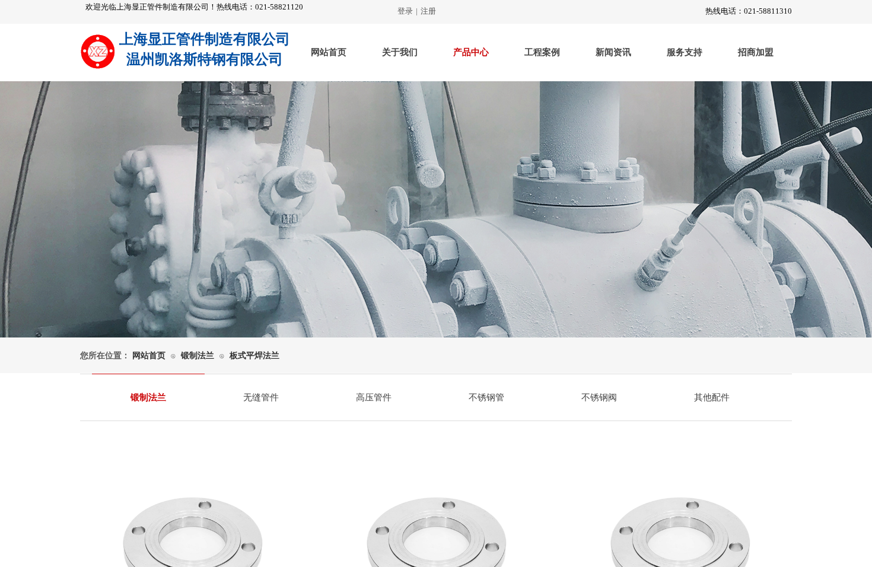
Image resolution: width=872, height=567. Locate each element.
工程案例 (542, 52)
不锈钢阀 (599, 397)
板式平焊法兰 (254, 355)
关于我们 (400, 52)
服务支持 (684, 52)
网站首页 (328, 52)
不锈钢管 (486, 397)
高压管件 (374, 397)
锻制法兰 (197, 355)
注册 (428, 11)
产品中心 (471, 52)
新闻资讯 (613, 52)
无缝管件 (261, 397)
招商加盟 (756, 52)
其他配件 (712, 397)
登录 (405, 11)
